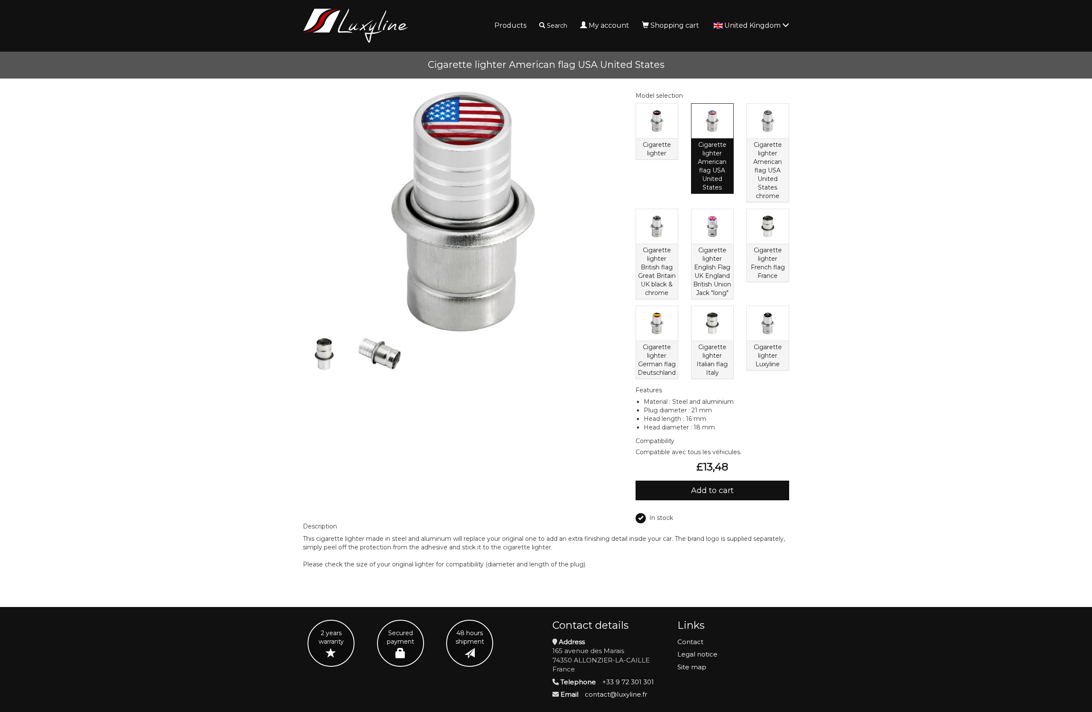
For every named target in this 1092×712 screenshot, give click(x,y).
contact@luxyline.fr (616, 694)
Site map (691, 667)
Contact (690, 642)
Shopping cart (675, 25)
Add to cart (712, 490)
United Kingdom (753, 25)
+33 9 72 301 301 (628, 682)
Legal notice (697, 654)
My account (609, 25)
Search (557, 25)
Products (510, 25)
